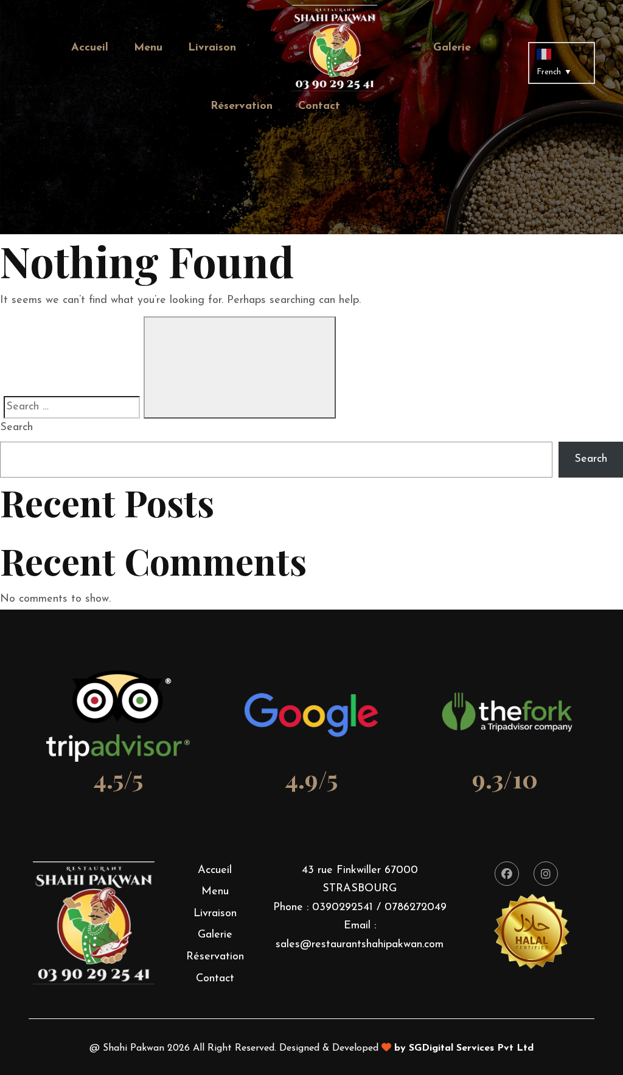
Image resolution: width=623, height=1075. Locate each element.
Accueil (89, 48)
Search (16, 427)
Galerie (452, 48)
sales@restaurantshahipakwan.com (360, 944)
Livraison (212, 48)
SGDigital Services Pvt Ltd (471, 1048)
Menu (148, 48)
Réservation (242, 106)
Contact (319, 106)
